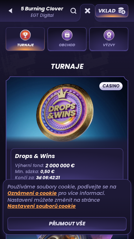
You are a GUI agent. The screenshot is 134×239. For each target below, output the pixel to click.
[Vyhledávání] (73, 10)
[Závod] (87, 10)
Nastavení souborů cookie (42, 206)
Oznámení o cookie (32, 193)
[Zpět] (10, 10)
